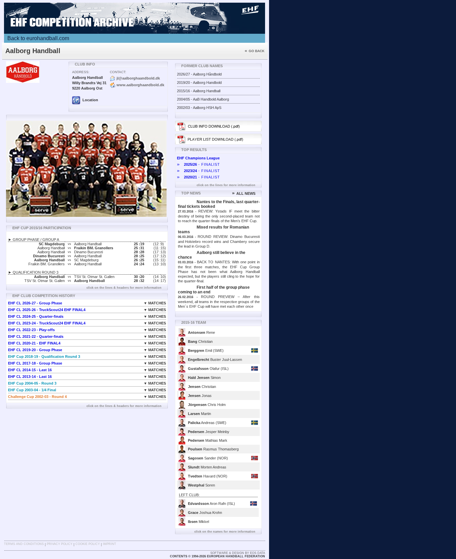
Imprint (109, 544)
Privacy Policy (59, 544)
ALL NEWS (243, 193)
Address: (80, 72)
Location (89, 100)
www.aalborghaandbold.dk (140, 85)
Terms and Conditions (24, 544)
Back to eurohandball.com (38, 38)
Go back (254, 51)
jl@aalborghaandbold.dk (138, 78)
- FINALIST (198, 164)
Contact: (118, 72)
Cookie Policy (87, 544)
